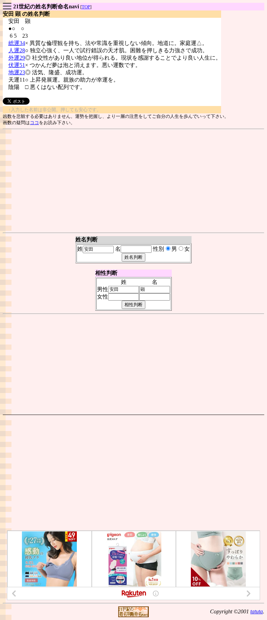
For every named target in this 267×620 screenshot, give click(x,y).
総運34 (16, 43)
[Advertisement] (133, 181)
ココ (34, 122)
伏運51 (16, 65)
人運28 (16, 50)
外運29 (16, 58)
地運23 (16, 72)
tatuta (256, 611)
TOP (86, 6)
